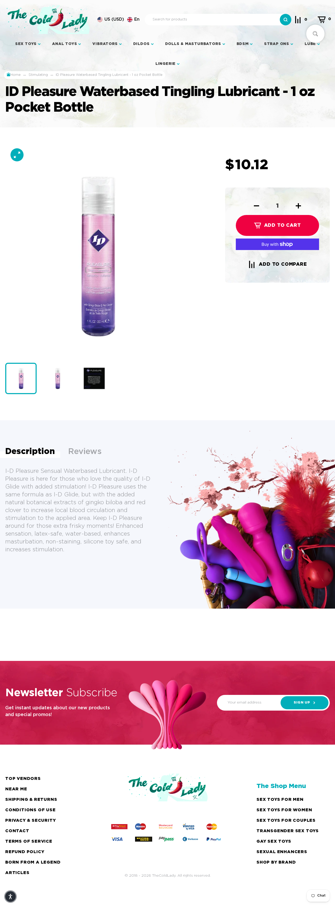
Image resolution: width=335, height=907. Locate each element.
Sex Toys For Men (280, 800)
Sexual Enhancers (281, 852)
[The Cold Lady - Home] (48, 19)
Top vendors (23, 779)
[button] (118, 20)
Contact (17, 831)
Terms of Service (28, 841)
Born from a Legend (32, 862)
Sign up (302, 702)
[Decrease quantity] (256, 205)
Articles (17, 873)
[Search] (285, 19)
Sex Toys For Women (284, 810)
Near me (16, 789)
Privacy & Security (30, 821)
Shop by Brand (276, 862)
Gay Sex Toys (273, 841)
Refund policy (24, 852)
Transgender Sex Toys (287, 831)
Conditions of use (30, 810)
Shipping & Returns (31, 800)
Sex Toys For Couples (286, 821)
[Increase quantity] (298, 205)
